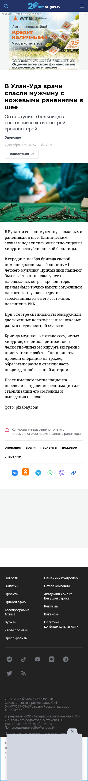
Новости (11, 578)
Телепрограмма (17, 610)
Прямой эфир (15, 602)
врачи (31, 447)
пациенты (48, 447)
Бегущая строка (56, 598)
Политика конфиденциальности (61, 624)
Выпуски (11, 586)
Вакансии (51, 614)
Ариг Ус (44, 5)
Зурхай (10, 622)
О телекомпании (57, 586)
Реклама (51, 606)
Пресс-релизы (16, 638)
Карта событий (16, 630)
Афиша (10, 614)
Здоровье (13, 137)
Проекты (11, 594)
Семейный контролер (61, 578)
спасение (13, 456)
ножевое (69, 447)
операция (13, 447)
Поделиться (18, 154)
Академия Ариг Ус (58, 594)
